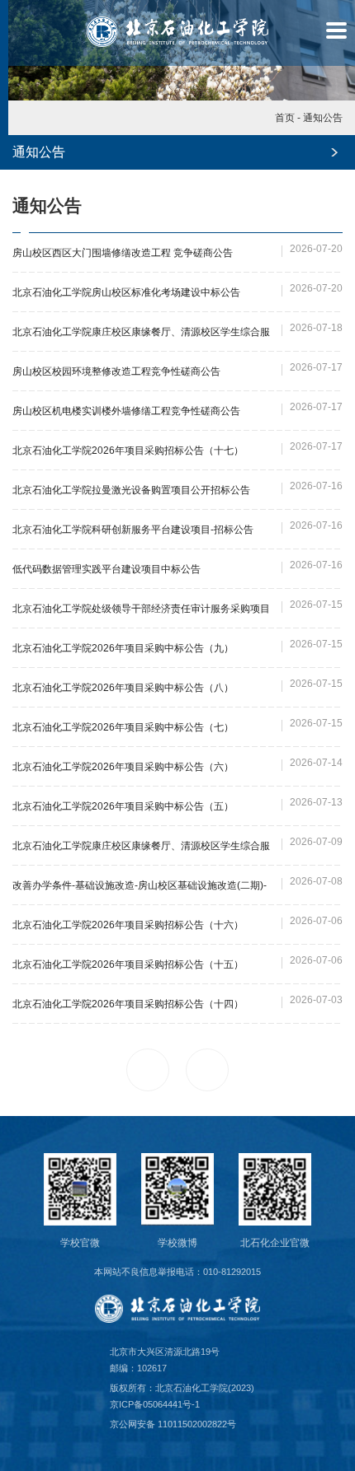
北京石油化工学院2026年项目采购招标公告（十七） (128, 450)
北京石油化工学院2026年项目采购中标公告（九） (123, 648)
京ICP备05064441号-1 (155, 1404)
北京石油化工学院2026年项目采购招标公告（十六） (128, 925)
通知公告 (323, 118)
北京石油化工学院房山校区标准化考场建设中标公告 (126, 292)
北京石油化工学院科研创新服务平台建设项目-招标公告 (132, 529)
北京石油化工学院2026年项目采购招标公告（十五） (128, 964)
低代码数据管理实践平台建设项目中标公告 (106, 569)
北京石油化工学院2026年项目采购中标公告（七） (123, 727)
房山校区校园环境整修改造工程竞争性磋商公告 (116, 371)
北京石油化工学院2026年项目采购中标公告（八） (123, 687)
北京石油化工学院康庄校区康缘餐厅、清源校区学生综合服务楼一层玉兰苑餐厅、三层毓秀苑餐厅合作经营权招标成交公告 (141, 334)
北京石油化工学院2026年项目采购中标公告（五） (123, 806)
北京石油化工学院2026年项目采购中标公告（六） (123, 767)
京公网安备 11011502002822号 (173, 1424)
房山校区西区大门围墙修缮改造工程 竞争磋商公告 (122, 253)
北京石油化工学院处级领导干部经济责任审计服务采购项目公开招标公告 (141, 611)
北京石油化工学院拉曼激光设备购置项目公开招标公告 (131, 490)
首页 (285, 118)
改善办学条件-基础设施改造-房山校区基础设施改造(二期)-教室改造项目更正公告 (139, 887)
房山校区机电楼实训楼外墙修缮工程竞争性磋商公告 (126, 411)
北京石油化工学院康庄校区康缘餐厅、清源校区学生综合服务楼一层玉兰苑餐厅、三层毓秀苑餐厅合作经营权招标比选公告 (141, 848)
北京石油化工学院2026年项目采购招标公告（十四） (128, 1004)
